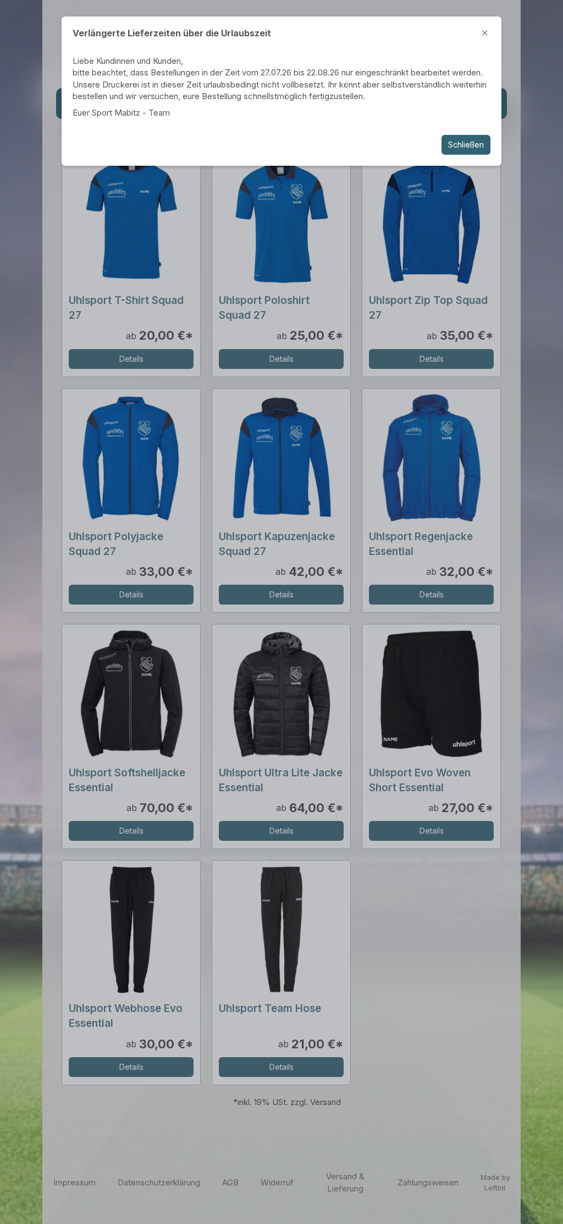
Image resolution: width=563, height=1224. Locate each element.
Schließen (466, 144)
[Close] (484, 33)
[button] (281, 612)
